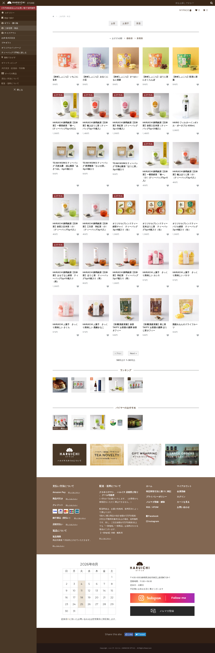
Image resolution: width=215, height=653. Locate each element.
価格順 (129, 38)
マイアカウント (184, 486)
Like (130, 634)
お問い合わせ (183, 507)
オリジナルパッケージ (11, 47)
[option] (89, 590)
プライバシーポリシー (156, 496)
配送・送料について (10, 83)
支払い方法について (10, 78)
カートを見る (183, 502)
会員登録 (181, 491)
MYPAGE (184, 10)
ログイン (181, 496)
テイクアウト (10, 33)
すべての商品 (11, 73)
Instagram (153, 521)
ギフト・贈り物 (11, 23)
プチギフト (6, 43)
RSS (148, 507)
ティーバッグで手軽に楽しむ (14, 52)
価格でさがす (10, 57)
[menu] (3, 3)
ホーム (149, 486)
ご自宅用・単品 (11, 28)
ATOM (155, 507)
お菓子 (126, 23)
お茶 (113, 23)
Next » (133, 353)
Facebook (153, 516)
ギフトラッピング (9, 63)
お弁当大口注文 (8, 38)
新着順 (140, 38)
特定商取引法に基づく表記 (158, 491)
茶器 (138, 23)
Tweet (141, 634)
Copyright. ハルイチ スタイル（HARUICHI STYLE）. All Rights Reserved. (126, 648)
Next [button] (113, 564)
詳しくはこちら (73, 492)
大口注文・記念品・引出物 (13, 68)
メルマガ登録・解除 (155, 502)
